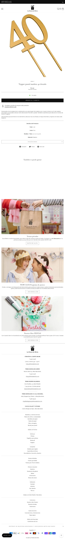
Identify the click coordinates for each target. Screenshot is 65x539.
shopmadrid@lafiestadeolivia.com (32, 389)
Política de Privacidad (32, 519)
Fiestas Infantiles (32, 458)
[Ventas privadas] (32, 216)
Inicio (32, 81)
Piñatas (32, 436)
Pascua (32, 490)
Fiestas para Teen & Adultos (32, 462)
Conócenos (32, 500)
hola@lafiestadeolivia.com (32, 364)
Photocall (32, 440)
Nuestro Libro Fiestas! (32, 502)
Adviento (32, 486)
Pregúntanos (32, 141)
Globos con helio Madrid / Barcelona (32, 495)
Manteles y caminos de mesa (32, 414)
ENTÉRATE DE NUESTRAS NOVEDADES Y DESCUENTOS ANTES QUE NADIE (32, 526)
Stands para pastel (32, 425)
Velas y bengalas (32, 423)
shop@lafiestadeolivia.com (32, 376)
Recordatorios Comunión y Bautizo (32, 453)
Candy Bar (32, 446)
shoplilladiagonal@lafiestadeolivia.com (32, 401)
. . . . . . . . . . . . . (32, 427)
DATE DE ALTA (32, 243)
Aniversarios (32, 475)
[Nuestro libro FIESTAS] (32, 313)
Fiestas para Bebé (32, 460)
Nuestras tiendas (32, 504)
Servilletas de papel (32, 419)
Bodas (32, 473)
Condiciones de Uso (32, 521)
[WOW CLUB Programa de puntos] (32, 265)
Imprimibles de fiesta (32, 451)
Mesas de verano (32, 477)
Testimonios (33, 506)
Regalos (32, 442)
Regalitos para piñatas (32, 438)
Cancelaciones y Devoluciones (32, 513)
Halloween (32, 482)
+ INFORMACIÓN (32, 291)
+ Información (32, 340)
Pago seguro (32, 515)
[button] (3, 165)
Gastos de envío (32, 510)
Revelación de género (32, 471)
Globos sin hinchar (32, 429)
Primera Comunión (32, 467)
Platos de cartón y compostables (32, 416)
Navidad (32, 484)
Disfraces (32, 434)
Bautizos (32, 469)
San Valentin (32, 488)
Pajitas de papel (32, 421)
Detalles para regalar (32, 449)
